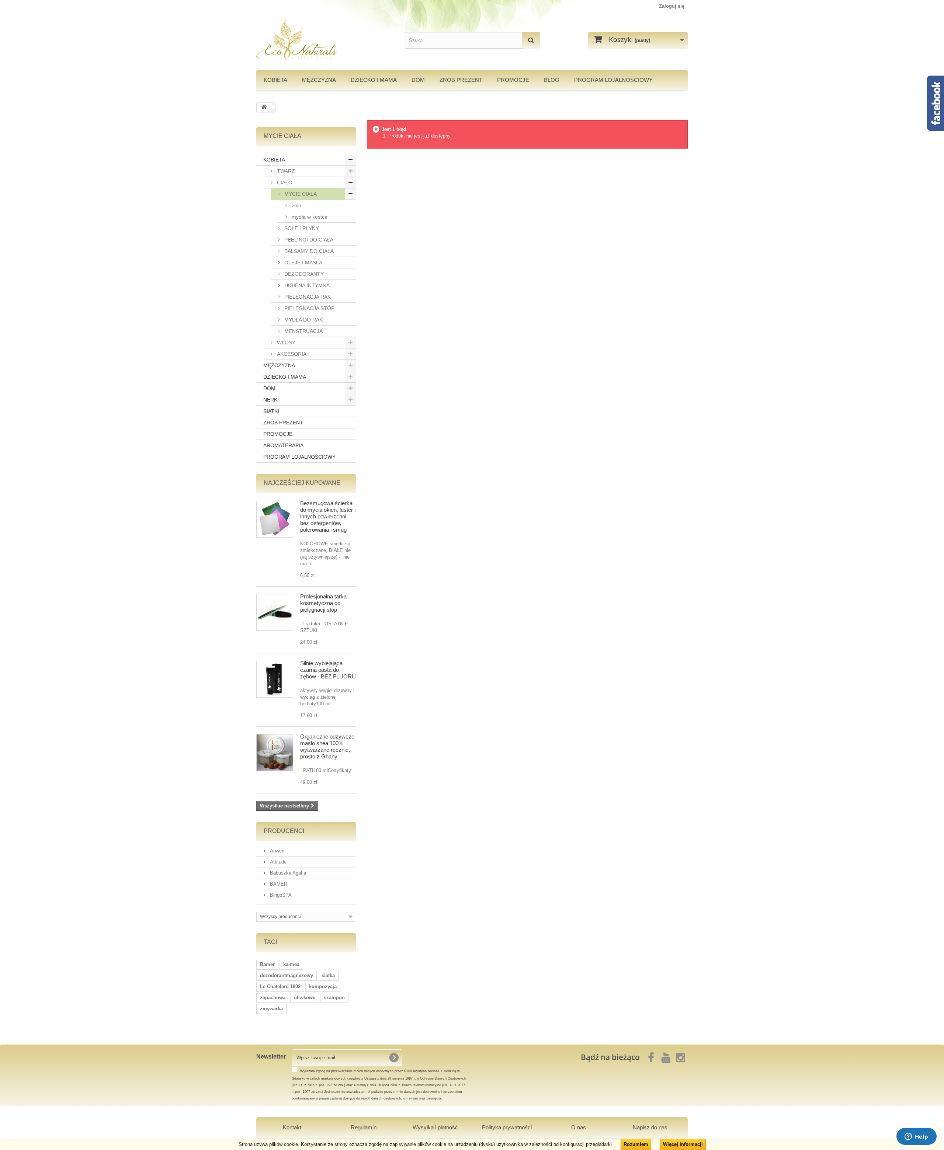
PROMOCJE (513, 80)
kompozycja (323, 986)
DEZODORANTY (303, 274)
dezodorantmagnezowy (286, 975)
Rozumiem (636, 1144)
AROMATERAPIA (283, 445)
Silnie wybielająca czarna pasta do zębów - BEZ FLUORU (328, 670)
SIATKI (271, 411)
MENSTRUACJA (303, 331)
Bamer (267, 964)
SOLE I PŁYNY (301, 228)
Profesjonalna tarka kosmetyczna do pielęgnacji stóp (323, 603)
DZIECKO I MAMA (374, 80)
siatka (328, 975)
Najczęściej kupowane (302, 483)
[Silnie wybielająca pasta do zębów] (274, 679)
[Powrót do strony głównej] (264, 107)
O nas (578, 1127)
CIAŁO (283, 182)
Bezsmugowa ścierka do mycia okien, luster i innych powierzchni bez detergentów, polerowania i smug (327, 516)
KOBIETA (275, 80)
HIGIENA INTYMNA (306, 285)
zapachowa (272, 997)
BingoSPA (280, 895)
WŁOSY (285, 342)
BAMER (277, 884)
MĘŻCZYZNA (319, 80)
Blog (551, 80)
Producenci (284, 831)
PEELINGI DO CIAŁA (308, 240)
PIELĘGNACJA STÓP (308, 308)
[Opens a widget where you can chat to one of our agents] (916, 1137)
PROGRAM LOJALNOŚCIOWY (613, 80)
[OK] (393, 1057)
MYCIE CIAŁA (300, 194)
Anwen (276, 851)
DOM (418, 80)
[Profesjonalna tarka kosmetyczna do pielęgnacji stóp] (274, 612)
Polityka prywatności (507, 1127)
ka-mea (291, 964)
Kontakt (292, 1127)
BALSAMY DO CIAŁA (308, 251)
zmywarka (271, 1008)
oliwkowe (304, 997)
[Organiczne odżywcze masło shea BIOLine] (274, 752)
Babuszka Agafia (287, 873)
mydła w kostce (308, 217)
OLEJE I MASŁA (302, 262)
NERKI (271, 400)
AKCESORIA (290, 354)
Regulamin (363, 1127)
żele (295, 205)
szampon (334, 997)
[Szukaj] (531, 40)
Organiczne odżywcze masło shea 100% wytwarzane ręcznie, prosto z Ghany (327, 746)
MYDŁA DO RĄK (303, 320)
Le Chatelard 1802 (280, 986)
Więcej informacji (683, 1144)
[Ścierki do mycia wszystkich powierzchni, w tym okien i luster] (274, 519)
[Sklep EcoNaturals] (324, 39)
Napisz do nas (650, 1127)
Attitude (277, 862)
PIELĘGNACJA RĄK (307, 297)
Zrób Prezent (461, 80)
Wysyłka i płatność (435, 1127)
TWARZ (285, 171)
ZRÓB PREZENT (283, 422)
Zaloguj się (671, 6)
